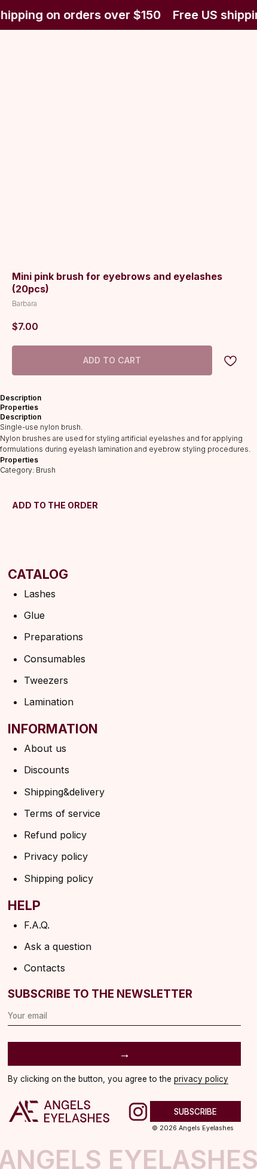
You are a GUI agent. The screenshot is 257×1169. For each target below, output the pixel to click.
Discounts (46, 770)
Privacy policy (56, 856)
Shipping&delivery (64, 792)
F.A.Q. (37, 925)
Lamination (49, 702)
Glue (34, 615)
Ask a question (57, 946)
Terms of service (62, 813)
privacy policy (201, 1079)
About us (45, 748)
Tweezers (46, 680)
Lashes (40, 594)
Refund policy (55, 835)
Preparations (53, 637)
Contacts (44, 968)
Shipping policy (58, 878)
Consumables (54, 659)
